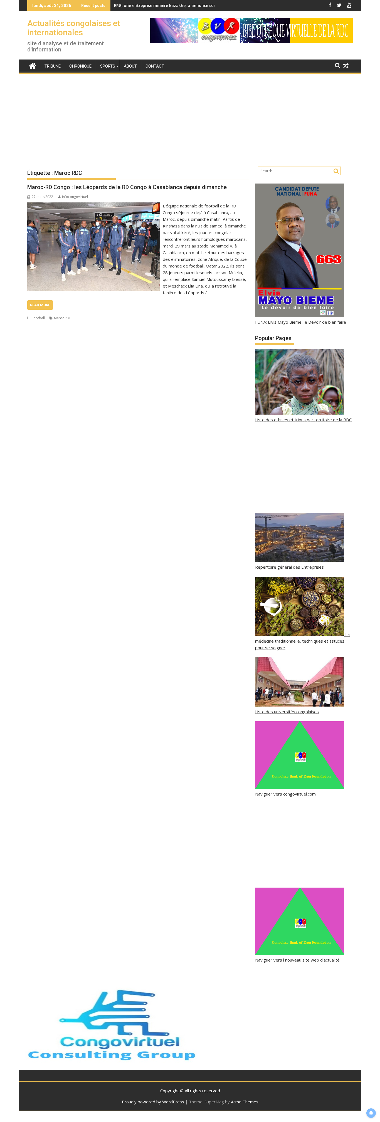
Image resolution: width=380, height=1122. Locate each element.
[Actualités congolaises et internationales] (32, 65)
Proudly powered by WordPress (153, 1101)
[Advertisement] (190, 116)
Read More (40, 305)
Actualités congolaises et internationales (73, 27)
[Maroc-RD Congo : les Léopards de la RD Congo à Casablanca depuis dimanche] (93, 206)
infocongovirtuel (75, 196)
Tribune (53, 66)
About (130, 66)
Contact (154, 66)
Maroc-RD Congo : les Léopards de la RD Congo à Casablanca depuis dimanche (127, 187)
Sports (107, 66)
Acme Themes (244, 1101)
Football (38, 318)
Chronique (80, 66)
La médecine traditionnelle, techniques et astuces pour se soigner (302, 640)
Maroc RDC (62, 318)
